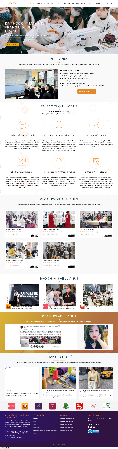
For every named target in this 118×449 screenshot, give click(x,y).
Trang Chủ (30, 3)
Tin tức (90, 3)
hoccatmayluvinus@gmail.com (15, 437)
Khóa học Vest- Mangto (14, 261)
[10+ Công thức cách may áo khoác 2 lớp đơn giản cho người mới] (59, 388)
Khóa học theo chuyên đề (52, 261)
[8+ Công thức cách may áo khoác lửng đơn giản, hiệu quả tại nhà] (96, 388)
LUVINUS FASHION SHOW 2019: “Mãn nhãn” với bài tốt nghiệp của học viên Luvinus (25, 307)
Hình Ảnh (75, 3)
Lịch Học (59, 3)
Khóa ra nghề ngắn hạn (51, 230)
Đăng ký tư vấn (12, 44)
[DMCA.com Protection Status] (5, 448)
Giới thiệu (35, 418)
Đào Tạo (50, 3)
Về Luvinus (41, 3)
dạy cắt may (76, 81)
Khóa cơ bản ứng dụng (14, 230)
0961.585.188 (11, 435)
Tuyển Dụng (99, 3)
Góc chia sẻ (36, 427)
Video (83, 3)
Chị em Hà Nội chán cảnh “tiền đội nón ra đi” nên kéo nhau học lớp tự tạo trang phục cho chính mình (61, 308)
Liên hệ (34, 424)
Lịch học (35, 421)
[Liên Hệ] (8, 368)
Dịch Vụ (67, 3)
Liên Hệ (109, 3)
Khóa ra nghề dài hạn (87, 230)
